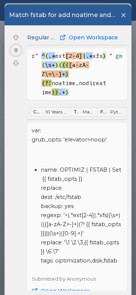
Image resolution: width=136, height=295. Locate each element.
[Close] (123, 15)
